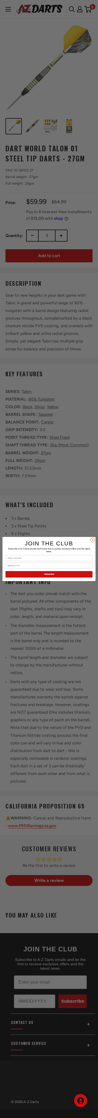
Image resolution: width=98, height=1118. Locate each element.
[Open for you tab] (80, 1100)
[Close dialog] (92, 540)
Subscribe (49, 574)
